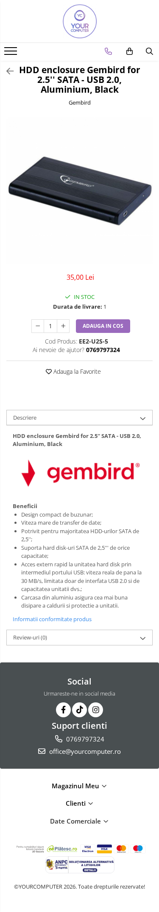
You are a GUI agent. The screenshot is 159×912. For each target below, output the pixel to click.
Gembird (80, 102)
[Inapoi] (6, 71)
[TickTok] (79, 709)
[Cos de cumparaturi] (129, 51)
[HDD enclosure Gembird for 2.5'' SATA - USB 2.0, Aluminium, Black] (79, 190)
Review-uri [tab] (30, 637)
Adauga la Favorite (76, 371)
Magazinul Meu (76, 785)
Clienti (76, 803)
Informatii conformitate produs (52, 619)
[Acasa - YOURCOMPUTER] (79, 21)
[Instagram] (95, 709)
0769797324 (84, 739)
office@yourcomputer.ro (84, 751)
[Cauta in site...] (149, 51)
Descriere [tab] (24, 417)
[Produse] (11, 53)
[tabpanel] (79, 190)
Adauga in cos (103, 326)
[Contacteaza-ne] (108, 51)
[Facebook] (63, 709)
